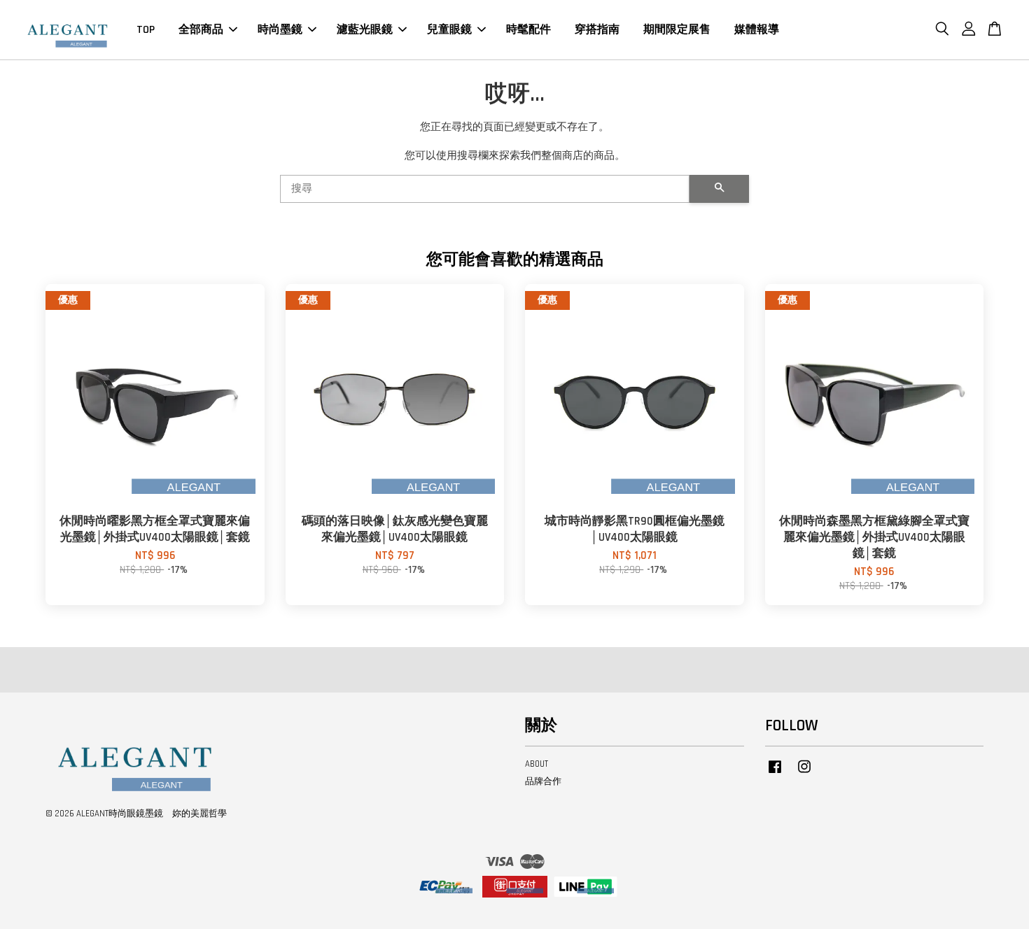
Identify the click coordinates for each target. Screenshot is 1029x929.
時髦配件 (528, 29)
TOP (145, 29)
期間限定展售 (676, 29)
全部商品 (200, 29)
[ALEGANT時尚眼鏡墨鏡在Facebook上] (775, 773)
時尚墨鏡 (280, 29)
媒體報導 (756, 29)
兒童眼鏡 (449, 29)
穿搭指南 (597, 29)
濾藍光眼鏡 (365, 29)
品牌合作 (543, 781)
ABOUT (536, 764)
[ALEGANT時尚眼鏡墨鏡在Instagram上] (804, 773)
